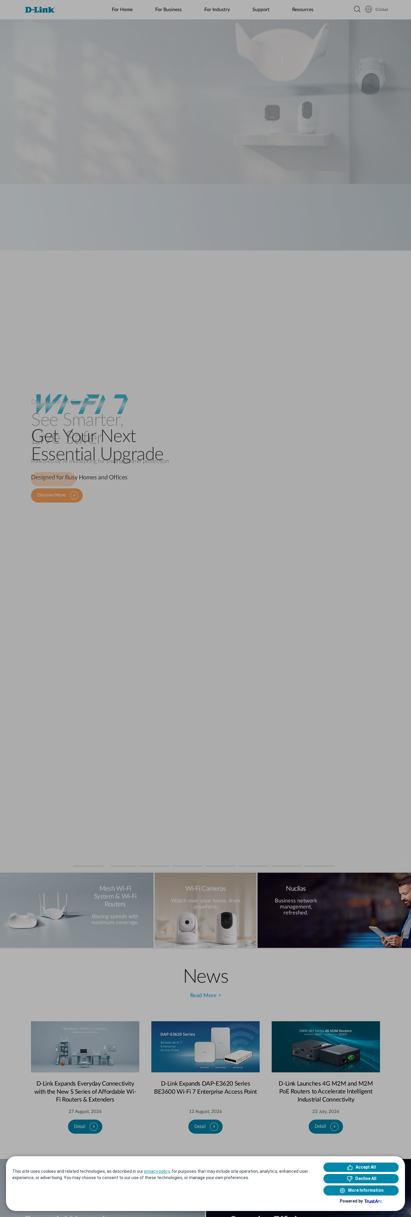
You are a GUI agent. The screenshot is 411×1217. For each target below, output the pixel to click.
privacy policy (157, 1171)
